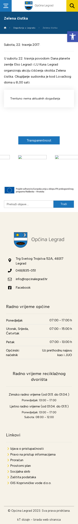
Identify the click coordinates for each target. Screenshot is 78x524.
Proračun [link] (16, 460)
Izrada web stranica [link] (47, 520)
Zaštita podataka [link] (23, 477)
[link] (72, 36)
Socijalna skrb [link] (20, 471)
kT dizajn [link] (23, 520)
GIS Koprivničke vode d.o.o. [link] (30, 483)
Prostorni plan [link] (20, 466)
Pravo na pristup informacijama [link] (33, 454)
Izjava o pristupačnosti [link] (27, 449)
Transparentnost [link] (39, 140)
